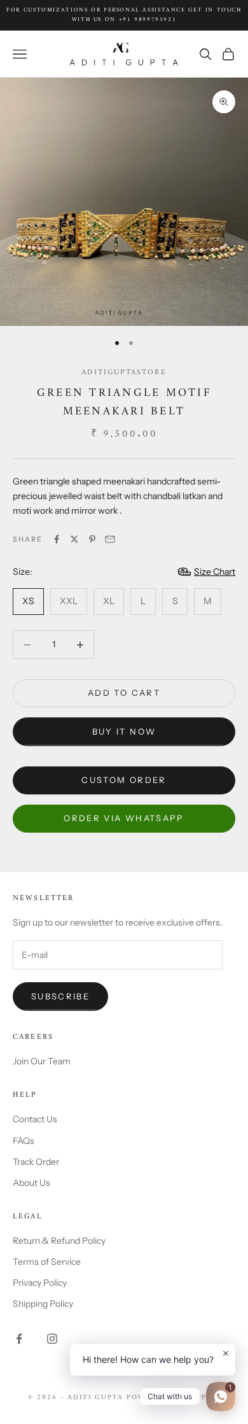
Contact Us (35, 1119)
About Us (31, 1182)
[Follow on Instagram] (52, 1338)
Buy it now (124, 731)
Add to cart (124, 692)
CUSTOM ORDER (123, 780)
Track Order (36, 1161)
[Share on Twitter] (74, 539)
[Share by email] (110, 539)
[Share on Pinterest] (92, 539)
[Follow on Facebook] (19, 1338)
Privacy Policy (40, 1282)
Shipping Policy (43, 1303)
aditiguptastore (123, 372)
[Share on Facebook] (57, 539)
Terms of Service (47, 1261)
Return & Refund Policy (59, 1240)
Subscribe (60, 996)
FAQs (23, 1140)
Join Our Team (42, 1061)
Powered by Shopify (173, 1398)
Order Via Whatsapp (124, 818)
